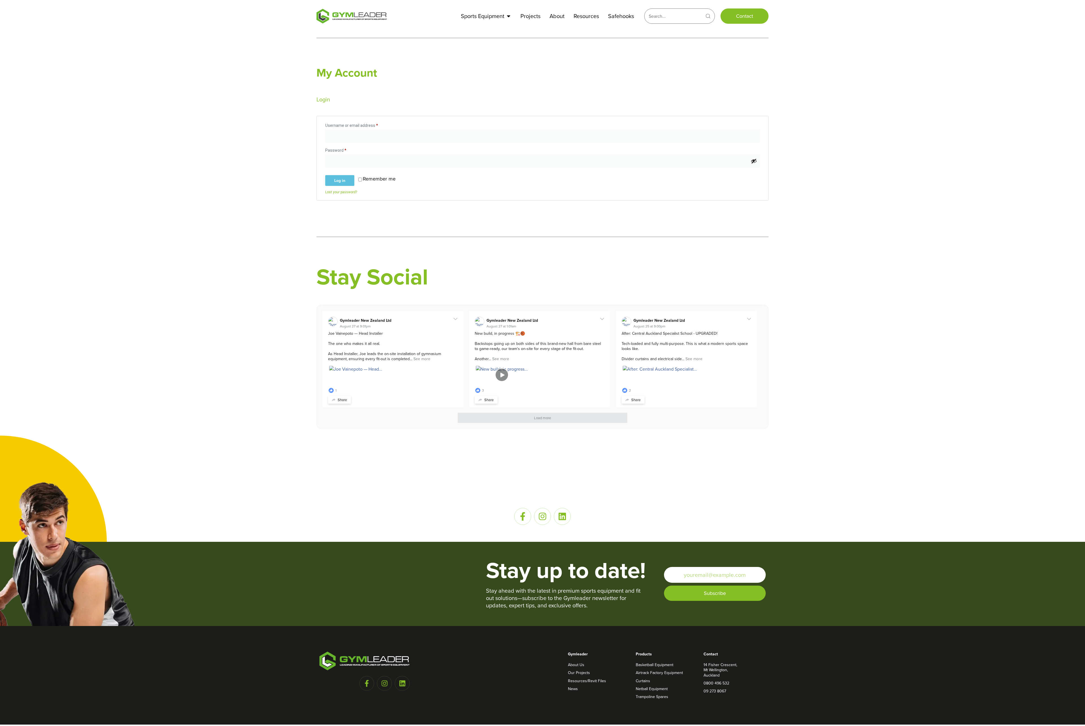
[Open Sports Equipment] (508, 16)
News (573, 688)
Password (343, 149)
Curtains (643, 680)
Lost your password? (341, 192)
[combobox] (673, 16)
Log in (339, 180)
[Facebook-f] (522, 516)
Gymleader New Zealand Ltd (365, 320)
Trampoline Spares (652, 696)
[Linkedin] (562, 516)
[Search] (708, 16)
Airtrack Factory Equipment (659, 672)
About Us (576, 664)
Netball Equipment (652, 688)
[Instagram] (542, 516)
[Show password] (754, 161)
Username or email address (359, 124)
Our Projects (579, 672)
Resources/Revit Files (587, 680)
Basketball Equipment (654, 664)
